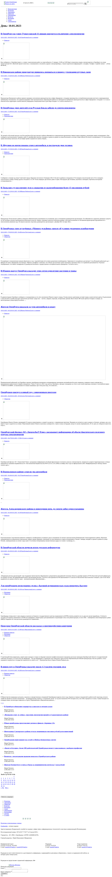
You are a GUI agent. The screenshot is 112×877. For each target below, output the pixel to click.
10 (4, 780)
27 (10, 784)
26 (8, 784)
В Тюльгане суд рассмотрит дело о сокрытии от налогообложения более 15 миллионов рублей (45, 188)
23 (1, 784)
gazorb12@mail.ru (10, 847)
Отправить (4, 873)
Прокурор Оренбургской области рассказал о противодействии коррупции (36, 626)
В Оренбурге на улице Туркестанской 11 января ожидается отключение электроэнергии (42, 34)
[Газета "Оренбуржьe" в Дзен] (53, 3)
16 (1, 782)
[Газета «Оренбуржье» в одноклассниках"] (52, 3)
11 (5, 780)
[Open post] (15, 59)
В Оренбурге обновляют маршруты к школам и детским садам (28, 706)
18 (6, 782)
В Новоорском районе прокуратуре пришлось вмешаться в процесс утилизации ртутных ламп (46, 72)
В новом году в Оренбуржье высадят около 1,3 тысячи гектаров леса (33, 667)
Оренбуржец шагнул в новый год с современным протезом (28, 392)
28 (12, 784)
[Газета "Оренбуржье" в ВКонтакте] (50, 3)
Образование (12, 15)
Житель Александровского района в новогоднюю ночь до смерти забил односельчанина (42, 509)
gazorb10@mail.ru (22, 847)
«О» (22, 438)
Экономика (11, 12)
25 (6, 784)
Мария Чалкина (25, 274)
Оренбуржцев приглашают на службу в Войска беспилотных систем (30, 740)
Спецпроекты (12, 21)
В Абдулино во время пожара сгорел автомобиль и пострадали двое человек (37, 145)
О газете (6, 815)
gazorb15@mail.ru (87, 847)
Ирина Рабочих (25, 75)
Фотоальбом (8, 812)
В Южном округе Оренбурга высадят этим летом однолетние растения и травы (38, 271)
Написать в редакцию (7, 796)
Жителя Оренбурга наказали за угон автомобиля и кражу (28, 307)
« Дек (2, 788)
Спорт (10, 20)
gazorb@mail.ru (54, 847)
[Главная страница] (10, 2)
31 (4, 786)
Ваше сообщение (6, 872)
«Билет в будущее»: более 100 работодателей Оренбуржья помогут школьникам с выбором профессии (43, 748)
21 (12, 782)
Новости (6, 40)
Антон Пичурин (26, 232)
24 (4, 784)
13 (10, 780)
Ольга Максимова (26, 629)
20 (10, 782)
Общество (11, 13)
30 (1, 786)
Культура (10, 17)
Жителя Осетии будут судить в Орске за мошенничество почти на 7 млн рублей (34, 765)
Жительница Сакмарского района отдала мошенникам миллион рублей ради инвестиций (38, 731)
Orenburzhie (4, 826)
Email (3, 868)
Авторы (6, 813)
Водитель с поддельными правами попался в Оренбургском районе (30, 756)
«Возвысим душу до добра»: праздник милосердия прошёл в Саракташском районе (36, 715)
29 (14, 784)
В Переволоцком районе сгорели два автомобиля (24, 472)
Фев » (7, 788)
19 (8, 782)
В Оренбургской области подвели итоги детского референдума (30, 547)
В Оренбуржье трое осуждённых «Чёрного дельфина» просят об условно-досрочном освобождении (47, 228)
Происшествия (12, 9)
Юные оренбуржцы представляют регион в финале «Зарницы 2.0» (29, 723)
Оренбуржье (24, 37)
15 (14, 780)
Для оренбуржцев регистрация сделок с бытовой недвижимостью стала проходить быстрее (44, 586)
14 (12, 780)
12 (8, 780)
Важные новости (9, 632)
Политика (11, 10)
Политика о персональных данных (11, 823)
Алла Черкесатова (26, 589)
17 (4, 782)
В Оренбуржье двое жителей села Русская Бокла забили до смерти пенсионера (38, 108)
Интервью (11, 18)
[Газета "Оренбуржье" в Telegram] (48, 3)
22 (14, 782)
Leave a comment (33, 37)
